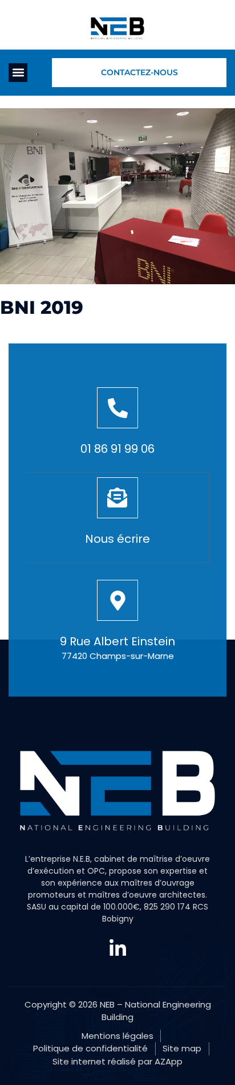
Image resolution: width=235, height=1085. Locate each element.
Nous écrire (117, 539)
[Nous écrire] (117, 497)
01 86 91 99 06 (117, 449)
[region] (117, 974)
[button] (18, 72)
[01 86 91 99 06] (117, 407)
